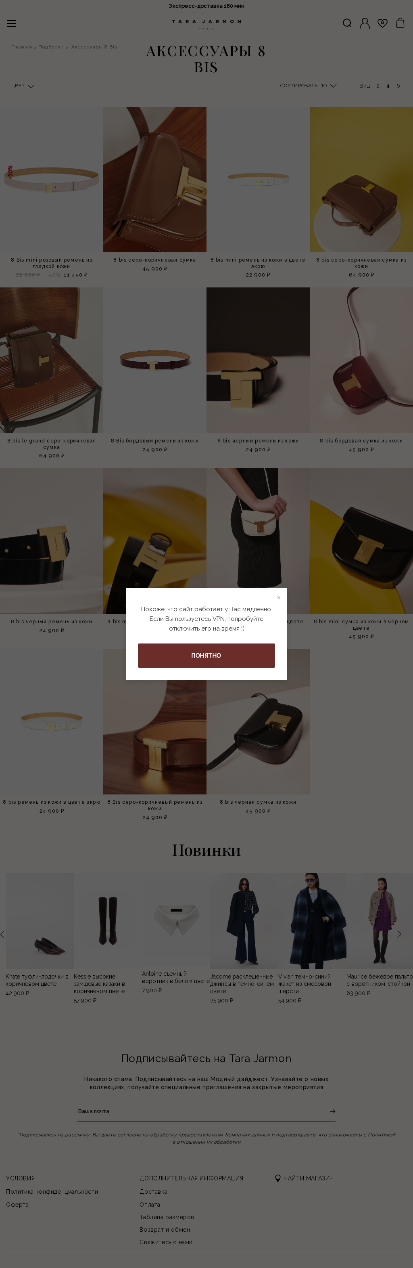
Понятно (206, 655)
